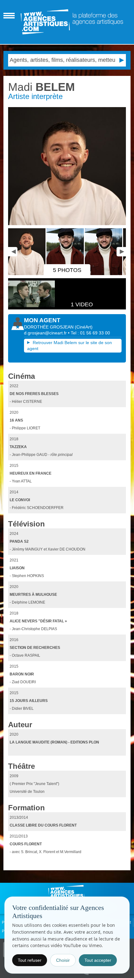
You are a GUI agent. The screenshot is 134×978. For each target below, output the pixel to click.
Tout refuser (29, 960)
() (84, 326)
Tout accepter (97, 960)
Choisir (63, 960)
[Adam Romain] (67, 166)
